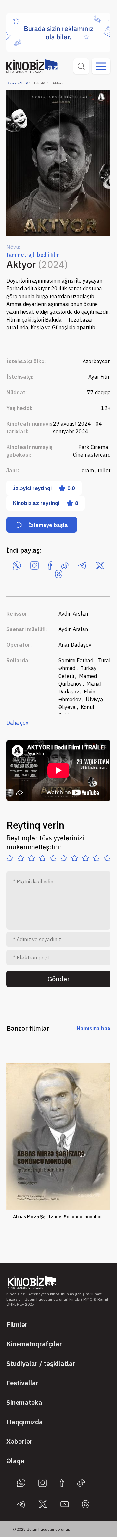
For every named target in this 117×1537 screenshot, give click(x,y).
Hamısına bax (93, 1028)
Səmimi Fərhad (76, 660)
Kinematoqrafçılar (34, 1344)
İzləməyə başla (48, 525)
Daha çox (17, 722)
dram (88, 470)
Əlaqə (15, 1460)
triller (104, 470)
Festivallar (22, 1382)
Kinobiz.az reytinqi (45, 503)
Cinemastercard (91, 454)
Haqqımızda (24, 1421)
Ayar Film (99, 377)
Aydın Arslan (73, 613)
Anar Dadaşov (74, 644)
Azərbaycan (96, 361)
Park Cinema (94, 447)
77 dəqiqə (98, 392)
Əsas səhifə (17, 83)
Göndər (58, 978)
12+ (105, 408)
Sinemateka (24, 1402)
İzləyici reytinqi (44, 488)
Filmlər (40, 83)
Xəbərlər (19, 1441)
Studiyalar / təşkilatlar (40, 1363)
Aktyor (58, 83)
